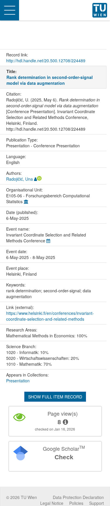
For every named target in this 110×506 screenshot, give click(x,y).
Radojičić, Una (19, 179)
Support (96, 503)
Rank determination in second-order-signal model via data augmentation (49, 80)
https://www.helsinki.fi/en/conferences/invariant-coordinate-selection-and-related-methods (50, 316)
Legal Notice (51, 503)
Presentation (18, 381)
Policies (76, 503)
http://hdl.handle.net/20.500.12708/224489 (45, 60)
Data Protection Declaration (78, 497)
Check (64, 457)
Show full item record (55, 397)
